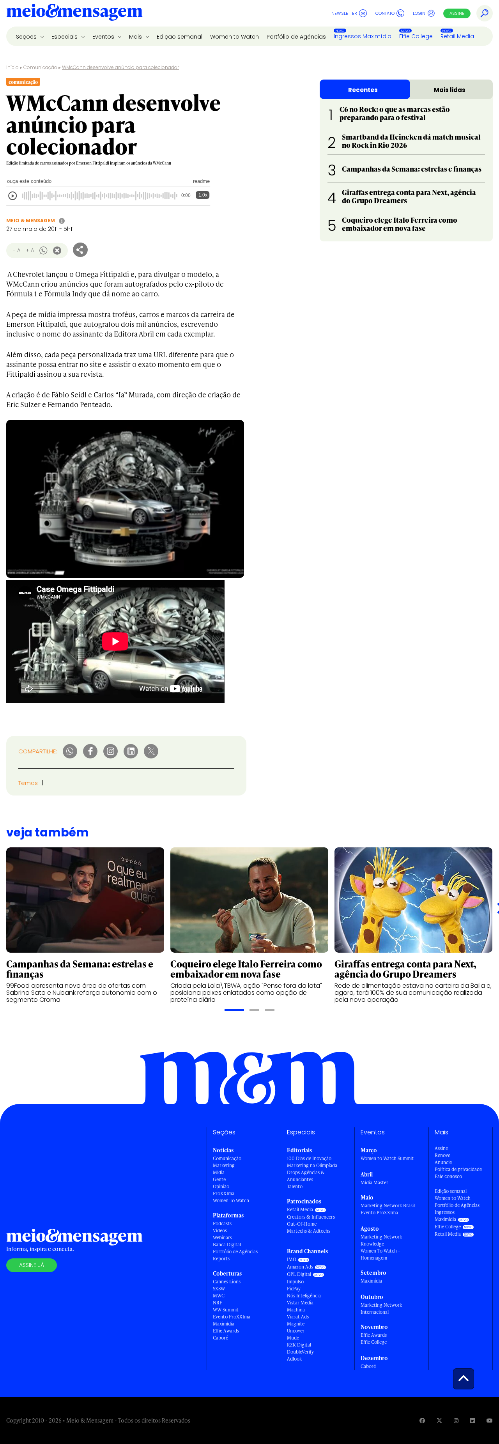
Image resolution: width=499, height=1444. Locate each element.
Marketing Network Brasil (388, 1205)
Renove (442, 1155)
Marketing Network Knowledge (381, 1240)
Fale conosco (448, 1176)
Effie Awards (226, 1330)
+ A (30, 250)
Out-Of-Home (302, 1224)
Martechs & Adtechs (308, 1231)
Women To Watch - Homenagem (380, 1254)
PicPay (294, 1288)
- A (16, 250)
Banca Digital (227, 1244)
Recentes (363, 90)
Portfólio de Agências (296, 37)
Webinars (222, 1237)
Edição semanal (179, 37)
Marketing (224, 1165)
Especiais (65, 37)
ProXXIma (223, 1193)
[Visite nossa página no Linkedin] (472, 1420)
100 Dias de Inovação (309, 1158)
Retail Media (457, 36)
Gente (219, 1179)
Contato (385, 13)
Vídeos (220, 1230)
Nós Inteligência (304, 1295)
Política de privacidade (458, 1169)
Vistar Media (300, 1302)
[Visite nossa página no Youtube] (490, 1420)
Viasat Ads (298, 1316)
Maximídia (223, 1323)
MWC (219, 1295)
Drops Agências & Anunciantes (306, 1176)
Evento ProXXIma (231, 1316)
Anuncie (443, 1162)
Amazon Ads (300, 1266)
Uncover (295, 1330)
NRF (217, 1302)
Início (12, 67)
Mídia (219, 1172)
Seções (27, 37)
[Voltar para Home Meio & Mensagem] (74, 13)
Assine (456, 13)
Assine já (31, 1265)
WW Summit (226, 1309)
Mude (293, 1337)
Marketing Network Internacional (381, 1308)
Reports (221, 1258)
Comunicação (40, 67)
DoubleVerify (300, 1351)
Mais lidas (449, 90)
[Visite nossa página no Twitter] (439, 1420)
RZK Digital (299, 1344)
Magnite (295, 1323)
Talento (295, 1186)
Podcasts (222, 1223)
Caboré (220, 1337)
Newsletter (344, 13)
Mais (136, 37)
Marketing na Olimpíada (312, 1165)
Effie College (416, 36)
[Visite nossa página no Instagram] (456, 1420)
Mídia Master (374, 1182)
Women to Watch (234, 37)
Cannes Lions (227, 1281)
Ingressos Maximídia (362, 36)
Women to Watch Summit (387, 1158)
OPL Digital (299, 1274)
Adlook (294, 1358)
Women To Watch (231, 1200)
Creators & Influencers (311, 1217)
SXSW (219, 1288)
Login (419, 13)
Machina (296, 1309)
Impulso (295, 1281)
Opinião (221, 1186)
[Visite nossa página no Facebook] (422, 1420)
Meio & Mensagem (30, 220)
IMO (291, 1259)
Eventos (104, 37)
